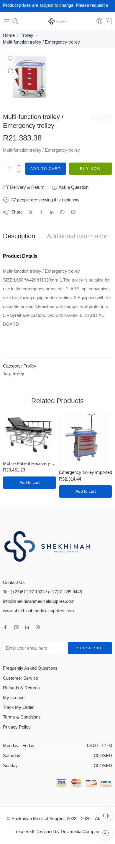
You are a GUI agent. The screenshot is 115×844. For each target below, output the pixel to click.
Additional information (78, 236)
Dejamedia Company (81, 831)
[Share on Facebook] (41, 212)
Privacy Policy (17, 727)
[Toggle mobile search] (15, 21)
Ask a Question (73, 187)
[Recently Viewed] (105, 833)
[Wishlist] (10, 58)
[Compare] (10, 70)
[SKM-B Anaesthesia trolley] (108, 118)
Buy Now (90, 169)
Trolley (27, 35)
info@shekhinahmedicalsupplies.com (39, 601)
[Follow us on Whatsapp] (37, 627)
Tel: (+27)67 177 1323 (24, 592)
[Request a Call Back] (105, 815)
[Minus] (19, 172)
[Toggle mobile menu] (7, 21)
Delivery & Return (26, 187)
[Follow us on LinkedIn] (27, 627)
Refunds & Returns (21, 688)
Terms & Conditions (22, 717)
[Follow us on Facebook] (5, 627)
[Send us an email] (16, 627)
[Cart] (108, 21)
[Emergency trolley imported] (85, 438)
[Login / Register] (99, 21)
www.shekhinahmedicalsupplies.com (38, 610)
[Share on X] (31, 212)
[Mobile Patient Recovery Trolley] (29, 434)
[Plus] (19, 166)
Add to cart (45, 169)
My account (14, 697)
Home (9, 35)
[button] (29, 482)
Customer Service (20, 678)
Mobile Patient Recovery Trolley (29, 463)
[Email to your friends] (73, 212)
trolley (18, 373)
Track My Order (18, 707)
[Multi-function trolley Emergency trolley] (29, 77)
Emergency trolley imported (85, 472)
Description (19, 236)
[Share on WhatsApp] (62, 212)
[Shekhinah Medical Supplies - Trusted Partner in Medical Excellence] (57, 21)
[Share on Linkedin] (51, 212)
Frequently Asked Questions (30, 668)
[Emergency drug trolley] (96, 118)
